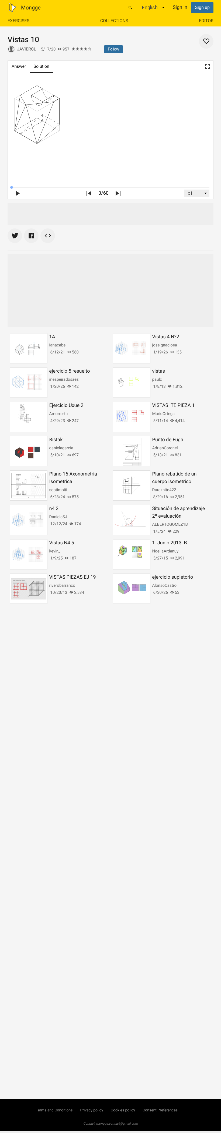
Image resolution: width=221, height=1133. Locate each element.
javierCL (26, 49)
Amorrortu (58, 413)
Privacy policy (91, 1110)
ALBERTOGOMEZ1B (170, 524)
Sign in (180, 7)
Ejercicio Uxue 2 (66, 405)
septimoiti (58, 489)
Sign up (202, 7)
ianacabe (57, 345)
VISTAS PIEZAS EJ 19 (72, 577)
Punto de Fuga (167, 440)
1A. (53, 337)
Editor (206, 20)
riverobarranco (62, 585)
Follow (113, 49)
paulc (157, 379)
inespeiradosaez (64, 379)
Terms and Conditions (54, 1110)
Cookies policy (123, 1110)
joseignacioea (164, 345)
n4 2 (54, 508)
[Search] (130, 7)
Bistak (56, 440)
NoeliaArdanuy (165, 551)
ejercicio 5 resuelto (69, 371)
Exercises (18, 20)
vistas (158, 371)
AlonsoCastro (164, 585)
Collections (114, 20)
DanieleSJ (58, 516)
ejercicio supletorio (172, 577)
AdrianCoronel (165, 448)
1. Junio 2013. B (169, 543)
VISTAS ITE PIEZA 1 (173, 405)
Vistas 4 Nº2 (165, 337)
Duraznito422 (164, 489)
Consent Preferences (160, 1110)
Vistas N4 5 (61, 543)
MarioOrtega (163, 413)
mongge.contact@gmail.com (117, 1123)
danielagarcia (61, 448)
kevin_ (54, 551)
